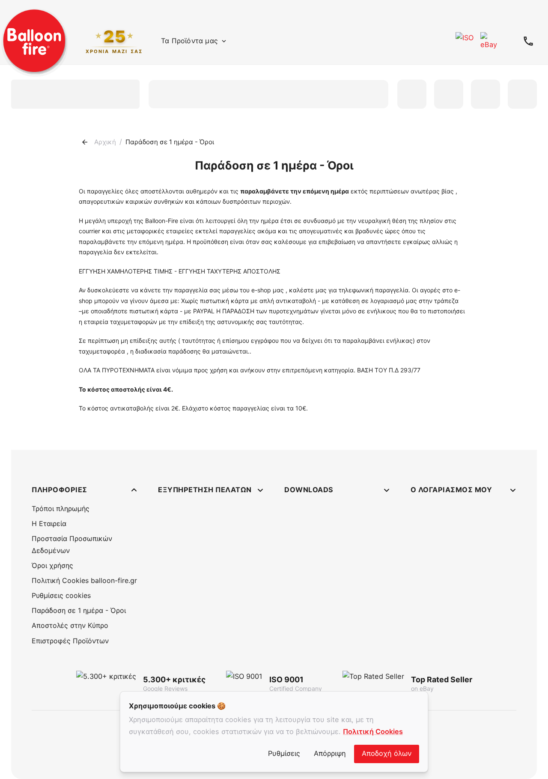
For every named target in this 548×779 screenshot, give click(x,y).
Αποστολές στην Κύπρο (70, 625)
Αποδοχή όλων (386, 753)
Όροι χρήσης (52, 565)
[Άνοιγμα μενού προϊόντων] (224, 41)
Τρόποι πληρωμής (60, 508)
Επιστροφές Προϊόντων (70, 640)
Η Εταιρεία (49, 523)
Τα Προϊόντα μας (189, 40)
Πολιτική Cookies (373, 731)
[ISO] (465, 41)
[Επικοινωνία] (528, 41)
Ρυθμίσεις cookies (61, 595)
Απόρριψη (330, 753)
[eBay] (489, 41)
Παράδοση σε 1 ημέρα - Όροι (79, 610)
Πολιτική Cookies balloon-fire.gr (84, 580)
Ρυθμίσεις (284, 753)
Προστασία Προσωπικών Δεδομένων (72, 544)
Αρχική (105, 142)
